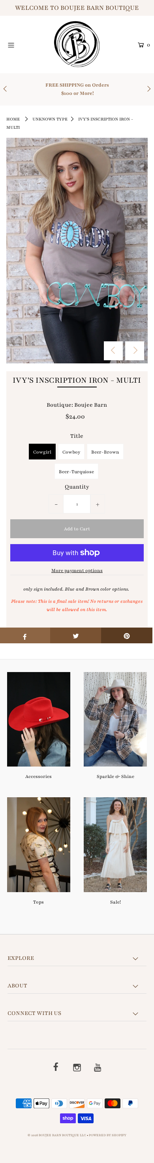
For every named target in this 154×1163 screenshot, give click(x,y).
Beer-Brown (105, 452)
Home (13, 119)
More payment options (77, 570)
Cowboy (71, 452)
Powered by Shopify (107, 1135)
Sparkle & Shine (115, 776)
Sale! (115, 902)
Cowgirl (42, 452)
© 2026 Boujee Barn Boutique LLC (57, 1135)
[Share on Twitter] (75, 635)
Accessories (38, 776)
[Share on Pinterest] (126, 635)
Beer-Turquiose (76, 472)
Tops (38, 902)
